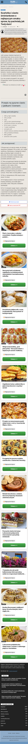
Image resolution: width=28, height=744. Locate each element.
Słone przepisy (4, 711)
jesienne (3, 721)
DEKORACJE (4, 709)
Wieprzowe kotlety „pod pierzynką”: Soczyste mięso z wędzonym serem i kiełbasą (12, 348)
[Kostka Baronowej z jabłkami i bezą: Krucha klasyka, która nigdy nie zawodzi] (14, 597)
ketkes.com (23, 95)
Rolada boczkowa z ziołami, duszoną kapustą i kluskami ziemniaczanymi (12, 495)
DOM (2, 725)
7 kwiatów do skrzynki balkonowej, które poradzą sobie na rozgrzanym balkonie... (14, 572)
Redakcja (17, 733)
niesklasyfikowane (5, 718)
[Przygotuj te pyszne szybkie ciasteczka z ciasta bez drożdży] (14, 448)
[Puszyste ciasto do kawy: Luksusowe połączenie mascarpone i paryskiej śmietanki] (14, 520)
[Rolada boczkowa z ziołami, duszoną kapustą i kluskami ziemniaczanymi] (14, 483)
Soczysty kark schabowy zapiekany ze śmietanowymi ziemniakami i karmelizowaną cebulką (12, 273)
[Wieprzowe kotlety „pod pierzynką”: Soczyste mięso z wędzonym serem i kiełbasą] (14, 336)
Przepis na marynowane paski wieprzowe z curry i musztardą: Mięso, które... (13, 423)
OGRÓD (3, 567)
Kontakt (9, 733)
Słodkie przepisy (5, 714)
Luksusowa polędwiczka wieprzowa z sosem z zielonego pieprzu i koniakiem (13, 646)
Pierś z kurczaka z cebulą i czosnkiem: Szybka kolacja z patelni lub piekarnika (14, 679)
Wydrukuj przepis (15, 202)
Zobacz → (14, 245)
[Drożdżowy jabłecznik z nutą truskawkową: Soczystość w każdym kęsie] (14, 299)
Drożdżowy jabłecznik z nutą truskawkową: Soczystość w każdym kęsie (12, 311)
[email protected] (13, 671)
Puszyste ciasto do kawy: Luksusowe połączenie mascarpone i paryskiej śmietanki (11, 534)
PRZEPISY (4, 230)
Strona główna (4, 7)
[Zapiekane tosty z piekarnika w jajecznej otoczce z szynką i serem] (14, 373)
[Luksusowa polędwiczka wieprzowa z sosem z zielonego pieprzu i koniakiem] (14, 634)
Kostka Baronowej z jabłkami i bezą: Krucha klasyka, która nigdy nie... (13, 609)
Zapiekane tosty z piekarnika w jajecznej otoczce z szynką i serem (13, 386)
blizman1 (5, 26)
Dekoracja (3, 723)
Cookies (13, 733)
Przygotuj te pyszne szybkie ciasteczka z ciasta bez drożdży (13, 459)
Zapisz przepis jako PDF (14, 205)
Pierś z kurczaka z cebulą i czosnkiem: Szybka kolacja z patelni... (12, 235)
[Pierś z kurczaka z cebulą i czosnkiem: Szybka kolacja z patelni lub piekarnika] (14, 222)
